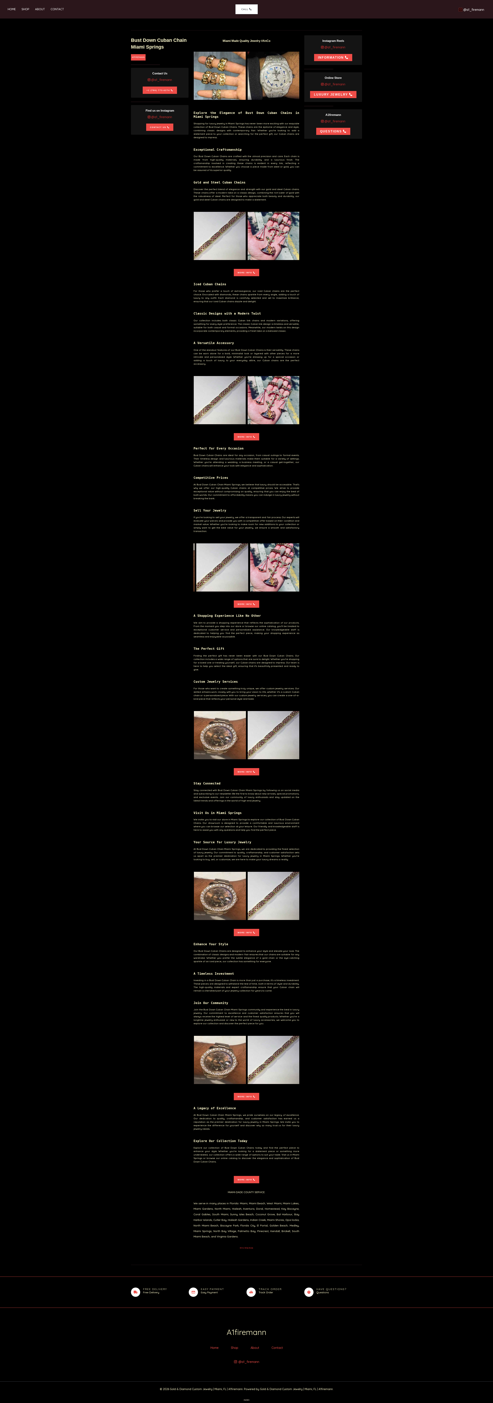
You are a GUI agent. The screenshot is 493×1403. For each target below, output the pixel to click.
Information (331, 57)
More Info (245, 273)
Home (12, 9)
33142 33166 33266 (246, 1248)
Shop (25, 9)
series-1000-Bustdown (220, 76)
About (40, 9)
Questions (331, 131)
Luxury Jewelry (331, 94)
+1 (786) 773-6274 (158, 90)
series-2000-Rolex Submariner (274, 76)
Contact (57, 9)
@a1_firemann (161, 80)
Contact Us (158, 127)
